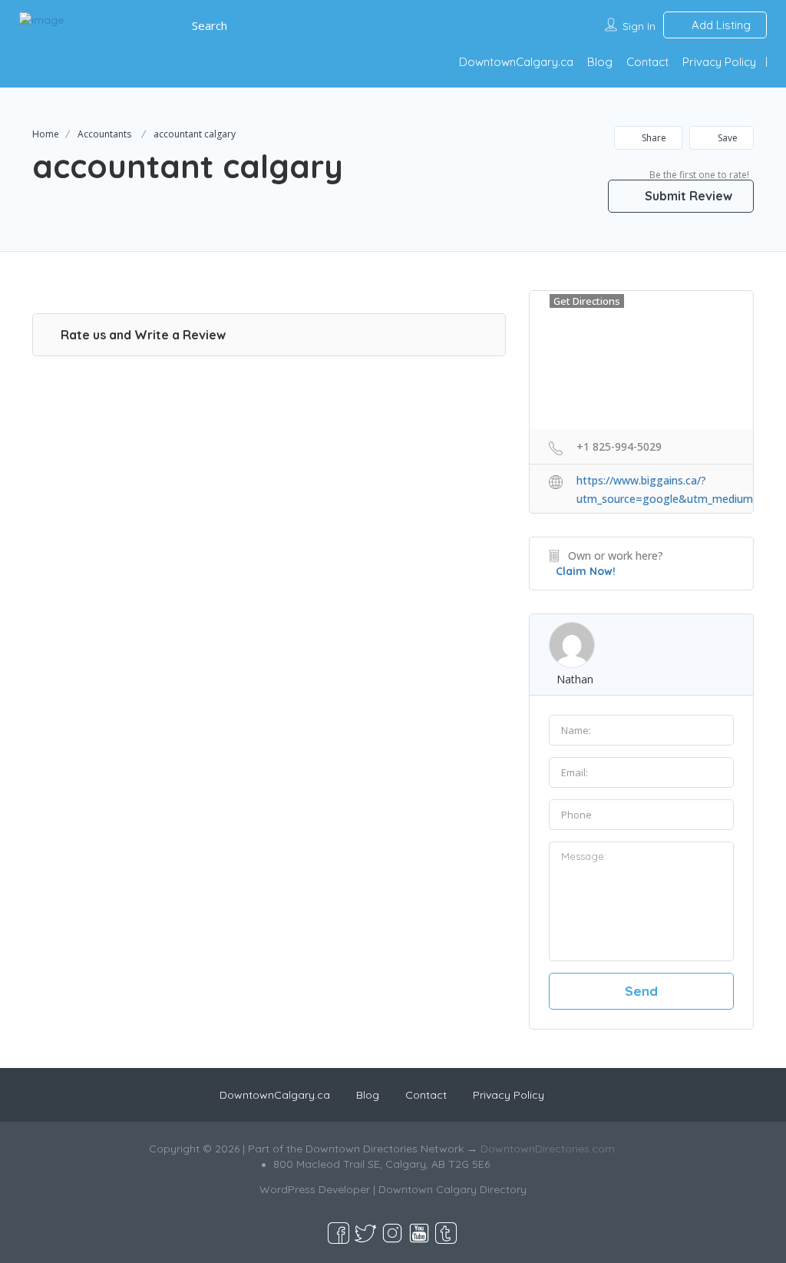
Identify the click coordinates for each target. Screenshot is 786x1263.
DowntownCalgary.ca (516, 62)
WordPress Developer (314, 1189)
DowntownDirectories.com (548, 1149)
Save (726, 137)
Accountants (104, 134)
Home (45, 134)
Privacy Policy (719, 62)
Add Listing (720, 25)
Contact (647, 62)
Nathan (574, 679)
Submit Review (687, 195)
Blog (600, 62)
